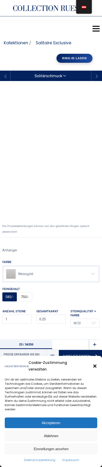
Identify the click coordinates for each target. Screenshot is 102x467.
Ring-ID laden (74, 58)
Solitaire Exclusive (53, 43)
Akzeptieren (51, 423)
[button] (95, 366)
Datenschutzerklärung (39, 460)
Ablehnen (51, 436)
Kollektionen (16, 43)
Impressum (70, 460)
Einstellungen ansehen (51, 449)
